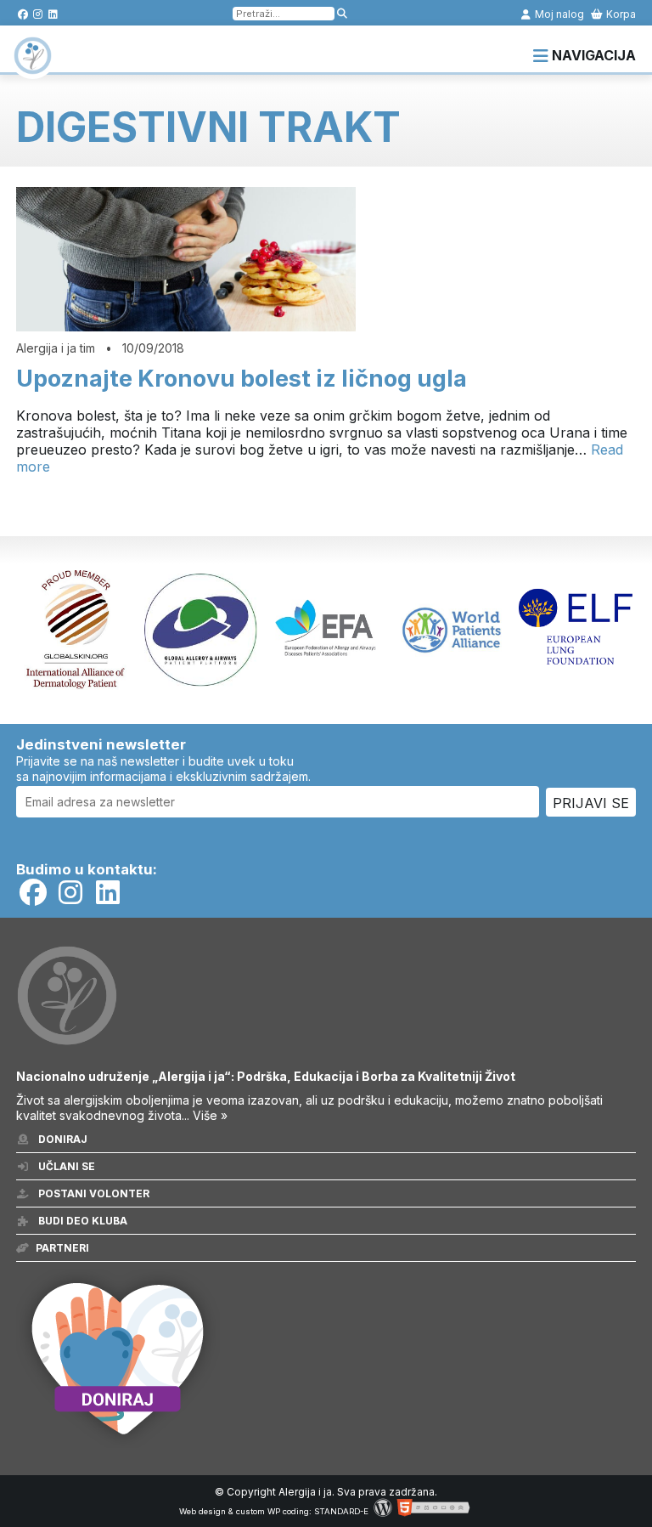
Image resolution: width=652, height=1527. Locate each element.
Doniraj (61, 1139)
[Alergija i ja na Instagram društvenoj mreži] (37, 14)
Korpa (620, 14)
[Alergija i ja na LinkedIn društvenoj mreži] (53, 14)
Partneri (62, 1247)
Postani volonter (92, 1193)
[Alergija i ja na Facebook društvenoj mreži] (22, 14)
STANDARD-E (341, 1511)
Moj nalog (558, 14)
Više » (210, 1115)
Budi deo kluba (81, 1220)
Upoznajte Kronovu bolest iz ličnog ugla (241, 379)
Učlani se (65, 1166)
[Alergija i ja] (33, 66)
